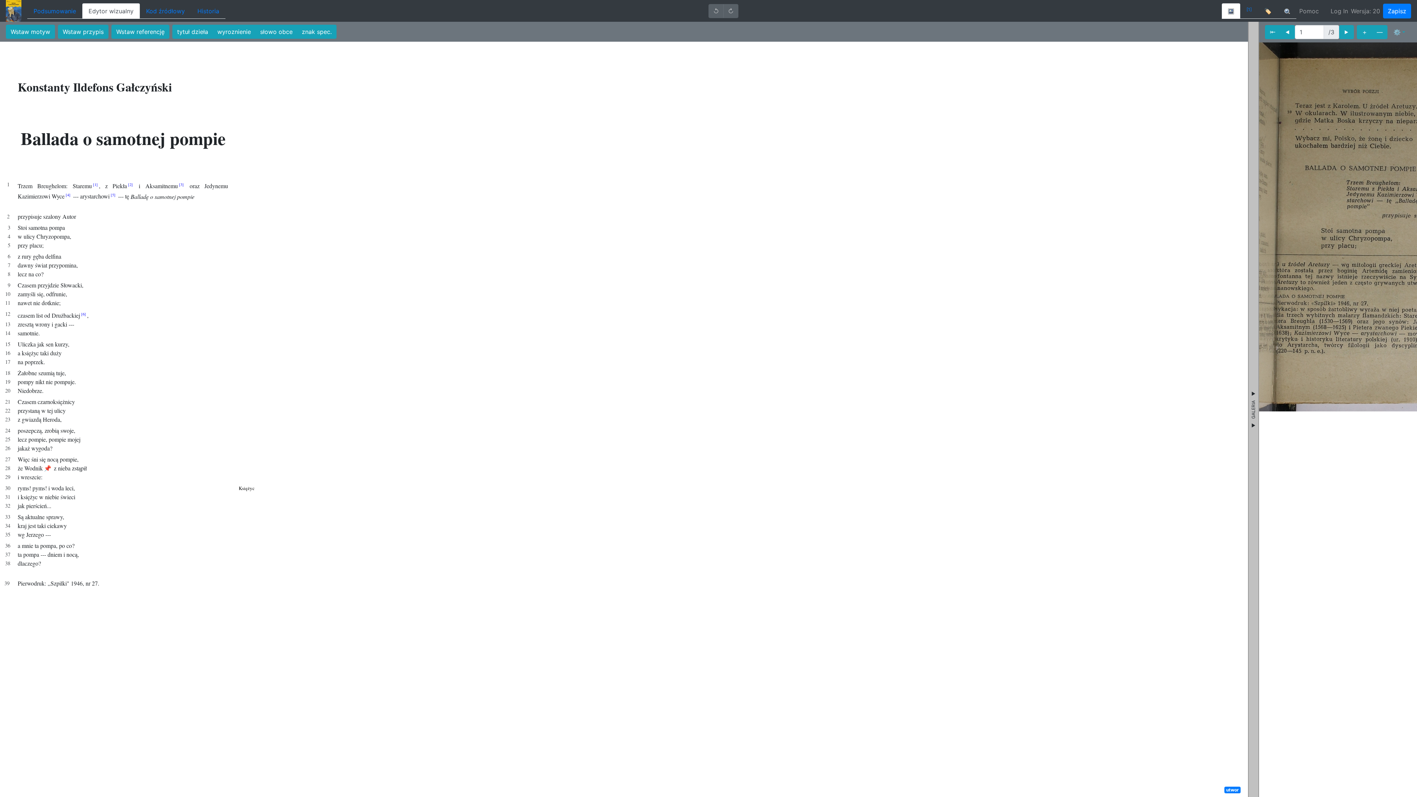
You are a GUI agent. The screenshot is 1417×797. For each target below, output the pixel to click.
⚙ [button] (1397, 32)
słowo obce (276, 31)
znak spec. (317, 31)
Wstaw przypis (83, 31)
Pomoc (1309, 11)
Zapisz (1397, 11)
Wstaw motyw (30, 31)
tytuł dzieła (192, 31)
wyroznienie (234, 31)
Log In (1339, 11)
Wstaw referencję (140, 31)
